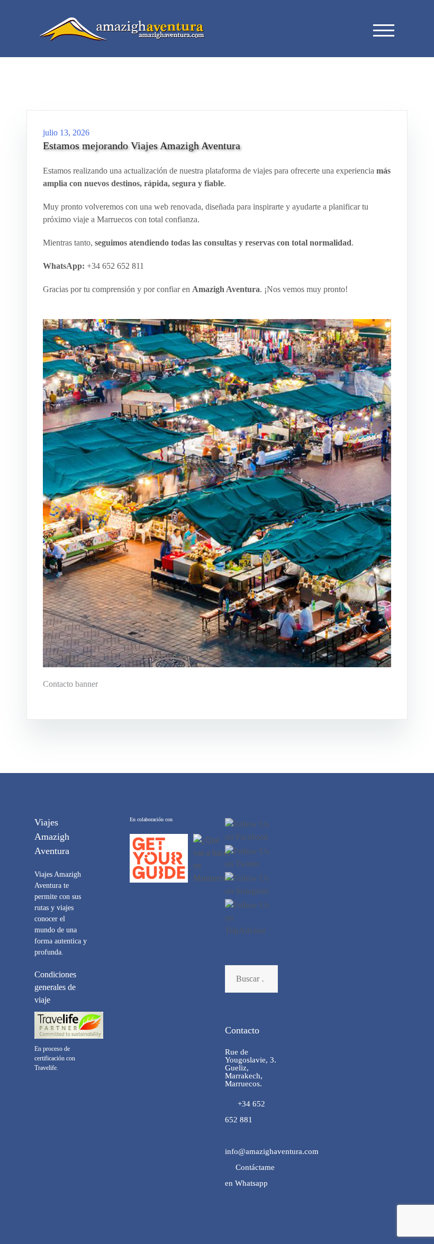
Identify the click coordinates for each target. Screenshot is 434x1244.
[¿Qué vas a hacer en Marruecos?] (212, 859)
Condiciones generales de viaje (55, 987)
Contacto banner (70, 683)
